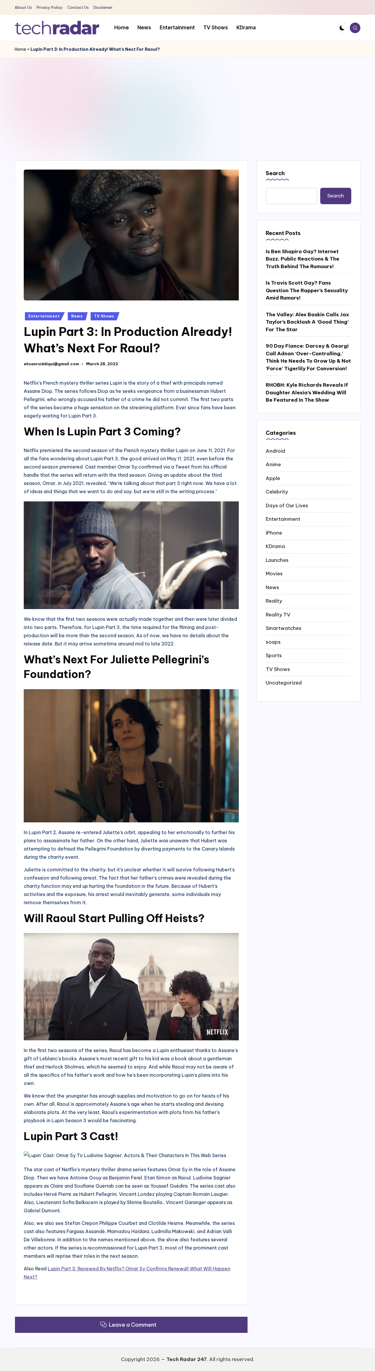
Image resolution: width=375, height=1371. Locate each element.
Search (275, 173)
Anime (273, 464)
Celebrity (277, 491)
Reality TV (278, 614)
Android (275, 450)
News (76, 316)
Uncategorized (284, 682)
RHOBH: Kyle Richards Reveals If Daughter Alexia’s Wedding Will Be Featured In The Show (307, 392)
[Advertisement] (187, 102)
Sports (274, 655)
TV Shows (104, 316)
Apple (273, 478)
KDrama (275, 546)
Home (20, 49)
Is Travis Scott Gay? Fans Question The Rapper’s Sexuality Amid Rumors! (307, 290)
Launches (277, 560)
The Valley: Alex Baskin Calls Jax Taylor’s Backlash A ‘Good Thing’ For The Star (307, 321)
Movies (274, 573)
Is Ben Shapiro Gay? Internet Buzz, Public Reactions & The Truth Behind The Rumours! (302, 258)
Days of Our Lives (287, 505)
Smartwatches (283, 628)
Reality (274, 601)
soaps (273, 641)
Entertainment (43, 316)
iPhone (274, 532)
